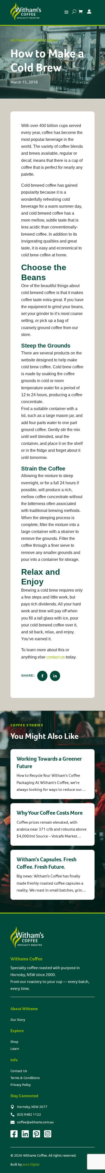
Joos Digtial (31, 1164)
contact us (55, 657)
